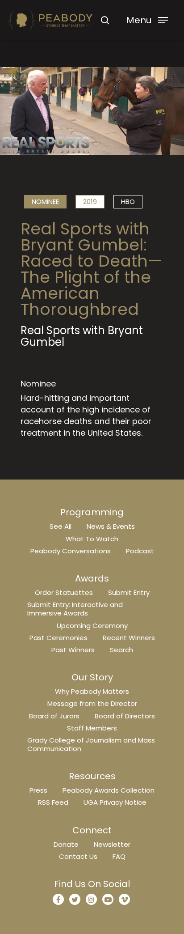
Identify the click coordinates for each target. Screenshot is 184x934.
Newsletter (112, 844)
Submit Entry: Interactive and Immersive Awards (75, 609)
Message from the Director (92, 703)
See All (60, 526)
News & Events (111, 526)
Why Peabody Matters (92, 691)
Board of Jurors (54, 716)
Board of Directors (125, 716)
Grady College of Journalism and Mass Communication (91, 744)
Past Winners (73, 649)
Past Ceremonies (58, 637)
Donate (66, 844)
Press (38, 790)
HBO (128, 201)
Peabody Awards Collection (109, 790)
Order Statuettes (64, 592)
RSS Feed (53, 802)
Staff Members (92, 728)
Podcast (140, 551)
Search (121, 649)
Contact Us (78, 856)
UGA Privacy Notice (115, 802)
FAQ (119, 856)
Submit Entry (129, 592)
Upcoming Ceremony (92, 625)
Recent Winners (129, 637)
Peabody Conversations (70, 551)
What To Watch (92, 538)
